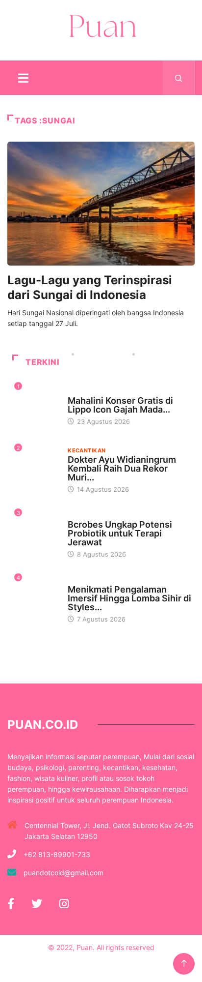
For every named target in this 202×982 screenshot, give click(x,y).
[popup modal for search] (179, 77)
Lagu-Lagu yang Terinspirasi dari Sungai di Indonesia (89, 287)
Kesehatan (85, 515)
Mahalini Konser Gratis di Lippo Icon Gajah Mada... (120, 405)
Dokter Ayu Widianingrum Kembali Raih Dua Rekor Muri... (122, 468)
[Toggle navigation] (23, 78)
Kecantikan (86, 450)
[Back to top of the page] (184, 963)
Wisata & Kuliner (94, 391)
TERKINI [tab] (42, 362)
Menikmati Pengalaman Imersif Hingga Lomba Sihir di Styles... (129, 598)
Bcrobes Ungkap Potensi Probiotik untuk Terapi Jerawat (120, 533)
